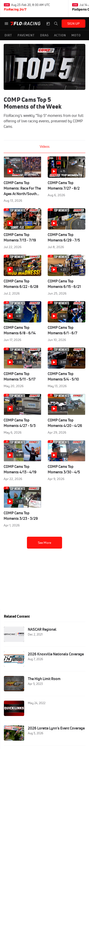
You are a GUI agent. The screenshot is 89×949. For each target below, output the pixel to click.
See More (44, 543)
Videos (45, 146)
